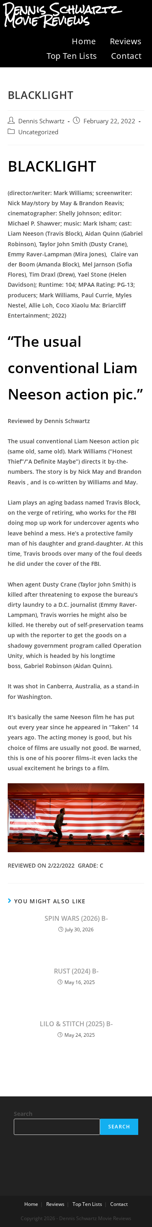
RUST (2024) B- (76, 971)
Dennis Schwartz (41, 121)
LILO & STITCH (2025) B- (76, 1023)
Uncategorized (38, 132)
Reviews (126, 41)
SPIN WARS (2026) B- (76, 918)
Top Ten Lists (72, 55)
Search (23, 1113)
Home (84, 41)
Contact (126, 55)
